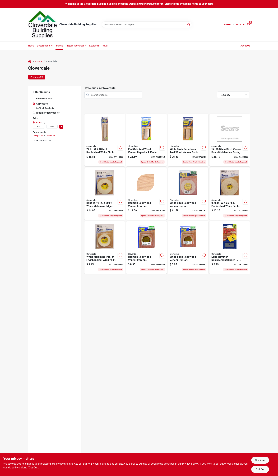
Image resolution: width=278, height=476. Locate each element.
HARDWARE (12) (42, 140)
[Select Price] (61, 127)
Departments (43, 45)
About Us (245, 45)
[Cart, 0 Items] (248, 24)
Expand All (50, 136)
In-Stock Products (45, 108)
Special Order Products (48, 113)
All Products (42, 104)
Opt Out (260, 469)
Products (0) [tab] (36, 77)
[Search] (189, 24)
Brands (59, 45)
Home (31, 45)
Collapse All (38, 136)
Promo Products (44, 98)
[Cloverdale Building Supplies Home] (42, 24)
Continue (260, 460)
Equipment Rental (98, 45)
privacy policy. (190, 463)
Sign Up (240, 24)
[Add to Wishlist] (120, 147)
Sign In (227, 24)
